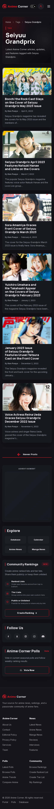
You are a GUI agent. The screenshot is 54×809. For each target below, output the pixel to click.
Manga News (38, 549)
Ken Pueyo (13, 111)
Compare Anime (10, 782)
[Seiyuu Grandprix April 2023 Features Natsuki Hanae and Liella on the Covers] (27, 144)
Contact (6, 729)
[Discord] (43, 636)
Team (5, 750)
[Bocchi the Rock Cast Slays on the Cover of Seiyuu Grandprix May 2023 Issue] (27, 81)
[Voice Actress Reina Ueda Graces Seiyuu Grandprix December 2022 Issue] (27, 396)
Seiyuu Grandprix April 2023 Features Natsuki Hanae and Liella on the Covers (25, 165)
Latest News (35, 724)
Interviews (34, 745)
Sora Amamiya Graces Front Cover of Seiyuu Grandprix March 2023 (20, 228)
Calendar (38, 539)
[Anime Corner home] (15, 6)
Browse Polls (8, 772)
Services (6, 745)
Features (33, 750)
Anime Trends (9, 777)
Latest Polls (8, 767)
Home (8, 22)
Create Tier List (37, 777)
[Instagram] (25, 636)
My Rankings (35, 782)
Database (15, 539)
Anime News (15, 549)
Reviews (33, 740)
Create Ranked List (38, 772)
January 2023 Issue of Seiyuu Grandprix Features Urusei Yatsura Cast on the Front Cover (22, 353)
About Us (6, 724)
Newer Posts (27, 455)
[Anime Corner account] (41, 6)
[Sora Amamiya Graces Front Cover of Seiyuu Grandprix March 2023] (27, 207)
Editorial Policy (9, 734)
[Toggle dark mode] (33, 6)
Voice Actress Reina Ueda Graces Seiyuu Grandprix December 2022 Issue (23, 418)
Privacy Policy (9, 740)
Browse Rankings (37, 767)
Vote (46, 651)
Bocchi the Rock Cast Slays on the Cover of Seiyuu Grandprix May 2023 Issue (24, 102)
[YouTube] (34, 636)
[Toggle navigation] (49, 6)
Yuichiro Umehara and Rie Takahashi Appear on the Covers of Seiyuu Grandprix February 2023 (22, 290)
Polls (13, 802)
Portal (5, 802)
